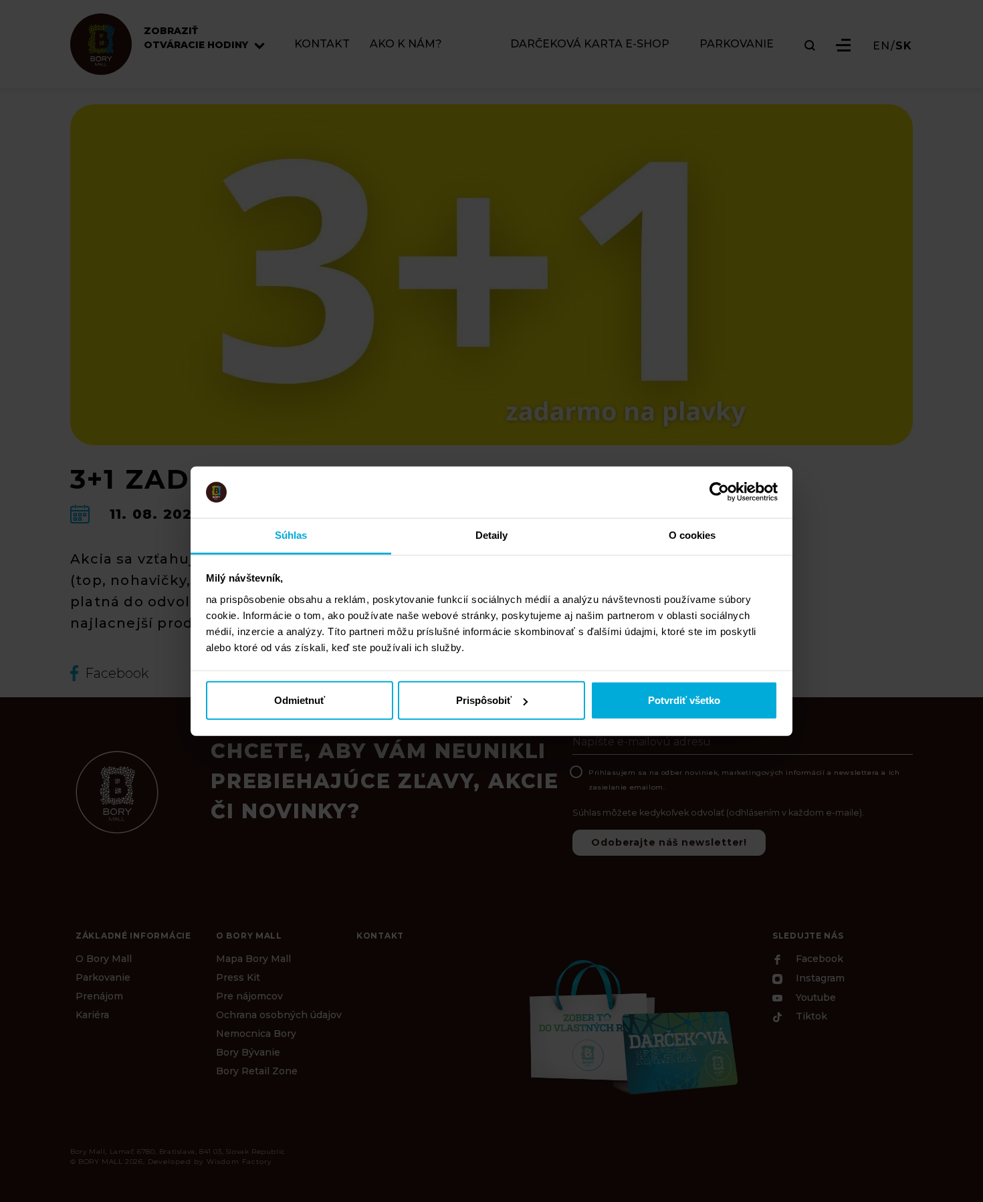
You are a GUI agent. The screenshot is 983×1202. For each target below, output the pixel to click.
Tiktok (810, 1016)
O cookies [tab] (692, 535)
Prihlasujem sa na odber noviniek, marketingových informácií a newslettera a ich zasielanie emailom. (743, 780)
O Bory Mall (104, 958)
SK (903, 46)
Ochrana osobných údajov (279, 1014)
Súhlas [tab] (291, 535)
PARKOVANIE (736, 44)
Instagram (819, 978)
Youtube (814, 997)
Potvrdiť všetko (684, 700)
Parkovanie (103, 977)
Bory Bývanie (248, 1052)
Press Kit (238, 977)
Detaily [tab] (491, 535)
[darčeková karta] (632, 1025)
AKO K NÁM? (406, 44)
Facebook (818, 959)
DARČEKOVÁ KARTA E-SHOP (589, 44)
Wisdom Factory (239, 1161)
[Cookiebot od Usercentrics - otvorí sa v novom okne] (719, 492)
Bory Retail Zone (257, 1071)
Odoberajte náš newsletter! (669, 842)
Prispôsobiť (484, 700)
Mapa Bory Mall (253, 958)
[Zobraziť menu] (843, 45)
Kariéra (92, 1014)
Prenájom (99, 996)
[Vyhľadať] (810, 45)
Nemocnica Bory (256, 1033)
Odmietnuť (299, 700)
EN (881, 46)
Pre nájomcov (249, 996)
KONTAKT (322, 44)
